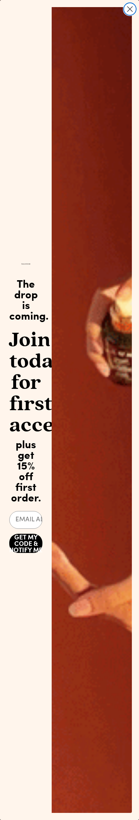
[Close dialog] (130, 9)
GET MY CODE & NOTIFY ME (25, 543)
